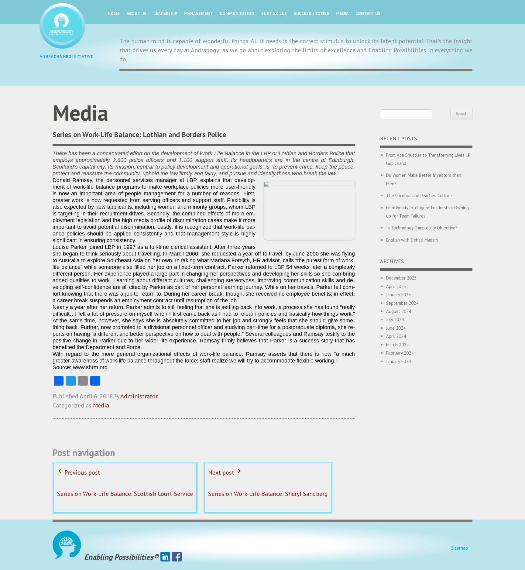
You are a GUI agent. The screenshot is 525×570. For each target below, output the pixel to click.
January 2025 (398, 294)
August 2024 (398, 311)
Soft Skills (274, 13)
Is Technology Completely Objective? (422, 228)
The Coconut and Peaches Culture (419, 195)
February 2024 (399, 353)
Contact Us (367, 13)
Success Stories (311, 13)
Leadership (165, 13)
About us (136, 13)
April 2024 (396, 336)
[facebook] (177, 557)
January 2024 (398, 361)
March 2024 (397, 345)
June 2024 (396, 328)
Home (114, 13)
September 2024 (402, 303)
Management (198, 13)
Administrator (139, 396)
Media (342, 13)
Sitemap (459, 548)
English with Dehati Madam (412, 240)
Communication (237, 13)
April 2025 (396, 286)
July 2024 (395, 319)
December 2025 (401, 278)
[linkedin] (165, 557)
